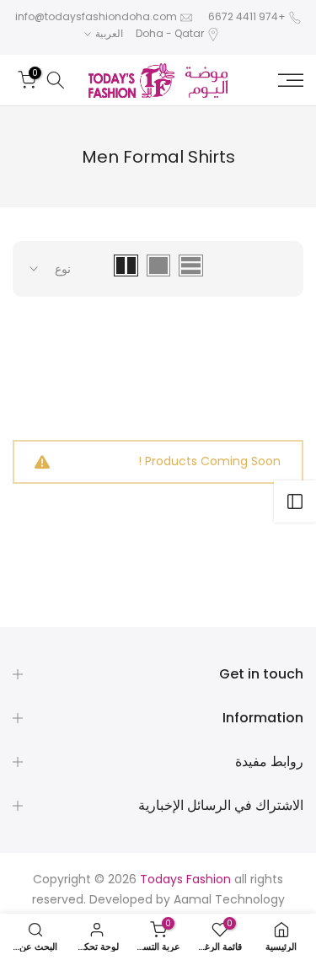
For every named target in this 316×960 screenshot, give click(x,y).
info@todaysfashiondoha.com (96, 16)
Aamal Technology (229, 899)
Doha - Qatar (170, 33)
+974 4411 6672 (247, 16)
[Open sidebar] (295, 501)
